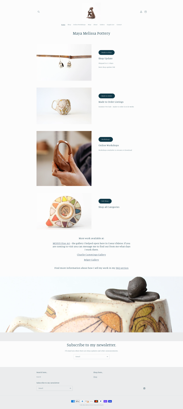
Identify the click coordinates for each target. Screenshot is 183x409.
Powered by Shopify (99, 404)
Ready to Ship (107, 52)
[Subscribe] (107, 356)
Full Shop (105, 201)
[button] (39, 12)
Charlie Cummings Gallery (91, 254)
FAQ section (122, 267)
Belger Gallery (91, 259)
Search (39, 377)
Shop (95, 377)
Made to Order (107, 96)
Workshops (106, 139)
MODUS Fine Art (61, 243)
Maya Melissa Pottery (88, 404)
